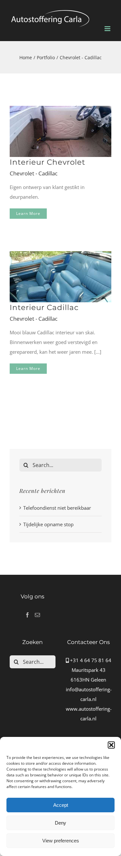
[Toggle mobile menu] (108, 28)
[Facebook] (27, 614)
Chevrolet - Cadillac (33, 173)
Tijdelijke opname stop (48, 524)
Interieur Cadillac (44, 307)
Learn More (28, 213)
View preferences (60, 840)
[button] (111, 745)
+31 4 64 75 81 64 (90, 660)
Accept (60, 805)
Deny (60, 823)
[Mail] (37, 614)
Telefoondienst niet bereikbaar (57, 508)
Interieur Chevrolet (47, 162)
